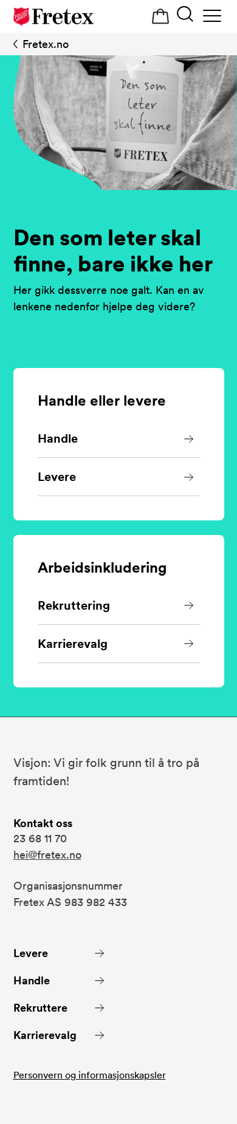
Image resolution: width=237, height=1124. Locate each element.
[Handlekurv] (160, 17)
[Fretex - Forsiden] (53, 16)
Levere (57, 476)
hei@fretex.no (47, 854)
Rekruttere (40, 1007)
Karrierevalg (73, 643)
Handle (58, 438)
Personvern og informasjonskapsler (89, 1075)
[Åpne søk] (185, 15)
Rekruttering (74, 605)
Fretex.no (45, 44)
